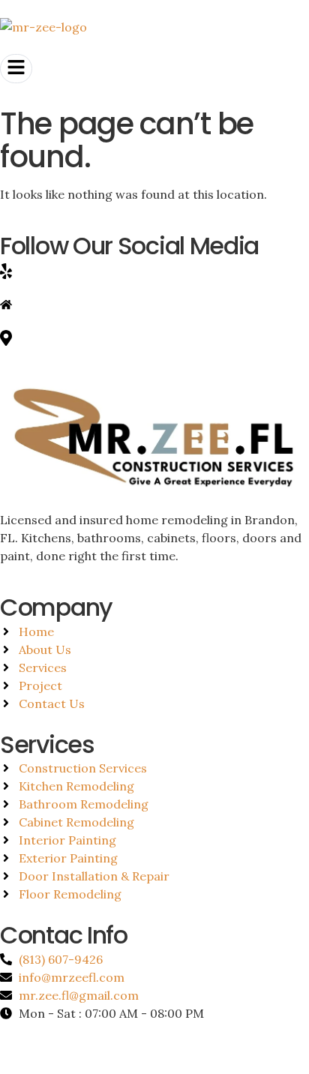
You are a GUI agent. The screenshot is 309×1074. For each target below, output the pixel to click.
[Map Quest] (154, 336)
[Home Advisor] (154, 303)
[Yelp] (154, 270)
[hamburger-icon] (16, 68)
